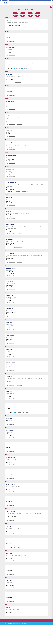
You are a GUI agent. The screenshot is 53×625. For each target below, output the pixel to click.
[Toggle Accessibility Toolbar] (51, 7)
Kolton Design (25, 623)
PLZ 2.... (22, 13)
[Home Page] (4, 2)
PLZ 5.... (37, 13)
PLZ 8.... (30, 15)
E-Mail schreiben (18, 28)
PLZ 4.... (30, 13)
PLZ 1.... (15, 13)
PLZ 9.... (37, 15)
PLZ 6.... (15, 15)
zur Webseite (26, 68)
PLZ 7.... (22, 15)
